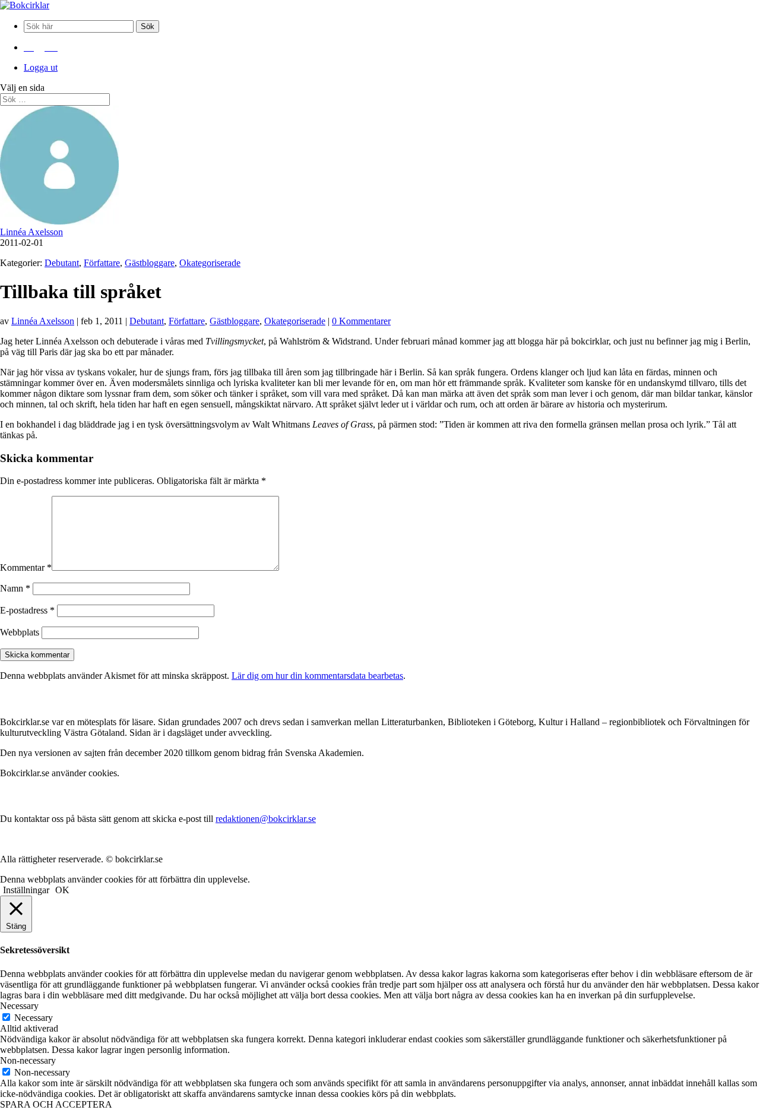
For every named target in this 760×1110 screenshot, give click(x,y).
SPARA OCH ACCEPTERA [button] (56, 1104)
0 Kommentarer (361, 321)
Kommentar (26, 567)
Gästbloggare (150, 263)
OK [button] (62, 890)
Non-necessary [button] (28, 1060)
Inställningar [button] (26, 890)
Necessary (33, 1018)
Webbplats (19, 632)
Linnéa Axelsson (31, 232)
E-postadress (27, 610)
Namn (15, 588)
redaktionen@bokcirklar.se (266, 819)
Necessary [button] (19, 1006)
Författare (102, 263)
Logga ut (41, 67)
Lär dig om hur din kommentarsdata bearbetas (317, 676)
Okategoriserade (209, 263)
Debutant (62, 263)
